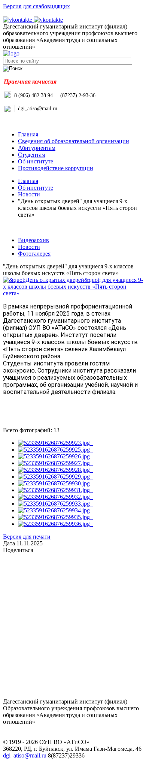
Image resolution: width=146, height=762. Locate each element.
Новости (29, 194)
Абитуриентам (36, 148)
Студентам (31, 154)
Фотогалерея (34, 253)
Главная (28, 134)
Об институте (35, 161)
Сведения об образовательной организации (73, 141)
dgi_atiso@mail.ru (24, 755)
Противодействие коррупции (55, 168)
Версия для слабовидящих (36, 6)
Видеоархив (33, 240)
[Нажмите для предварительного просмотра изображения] (73, 293)
